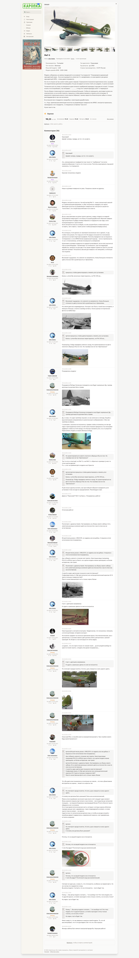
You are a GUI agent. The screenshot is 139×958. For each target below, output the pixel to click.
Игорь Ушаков (52, 514)
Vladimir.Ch (52, 193)
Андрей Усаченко (52, 933)
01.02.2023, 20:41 (66, 628)
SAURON (52, 141)
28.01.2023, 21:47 (66, 186)
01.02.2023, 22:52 (66, 643)
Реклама (46, 951)
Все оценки (110, 119)
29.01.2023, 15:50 (66, 469)
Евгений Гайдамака (52, 276)
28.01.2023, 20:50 (66, 170)
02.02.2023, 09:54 (66, 734)
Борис (72, 58)
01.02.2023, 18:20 (66, 601)
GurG (52, 262)
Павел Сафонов (52, 375)
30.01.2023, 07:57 (66, 493)
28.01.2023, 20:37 (66, 150)
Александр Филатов (52, 389)
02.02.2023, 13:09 (66, 821)
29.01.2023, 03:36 (66, 230)
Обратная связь (54, 951)
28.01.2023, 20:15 (66, 134)
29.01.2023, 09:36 (66, 269)
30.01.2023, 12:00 (66, 507)
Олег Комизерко (52, 528)
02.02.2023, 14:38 (66, 870)
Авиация (46, 4)
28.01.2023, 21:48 (66, 200)
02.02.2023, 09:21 (66, 659)
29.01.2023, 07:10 (66, 255)
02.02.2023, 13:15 (66, 841)
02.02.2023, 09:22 (66, 712)
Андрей (52, 635)
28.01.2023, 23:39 (66, 214)
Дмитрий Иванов (52, 542)
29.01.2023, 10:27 (66, 298)
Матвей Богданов (52, 177)
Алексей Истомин (52, 500)
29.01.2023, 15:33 (66, 452)
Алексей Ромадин (52, 650)
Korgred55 (52, 741)
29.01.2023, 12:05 (66, 409)
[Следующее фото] (112, 26)
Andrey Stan (52, 221)
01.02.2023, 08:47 (66, 521)
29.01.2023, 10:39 (66, 332)
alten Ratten (51, 58)
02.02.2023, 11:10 (66, 748)
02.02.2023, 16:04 (66, 906)
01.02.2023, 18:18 (66, 549)
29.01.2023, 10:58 (66, 368)
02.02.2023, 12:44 (66, 787)
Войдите (46, 124)
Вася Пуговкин (52, 207)
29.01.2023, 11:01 (66, 382)
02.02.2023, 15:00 (66, 892)
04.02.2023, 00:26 (66, 926)
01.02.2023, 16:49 (66, 535)
